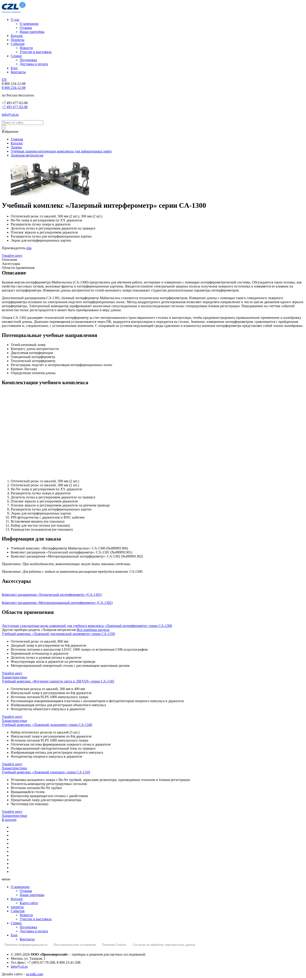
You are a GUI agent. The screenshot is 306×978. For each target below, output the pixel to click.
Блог (14, 935)
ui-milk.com (34, 974)
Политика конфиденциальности (25, 944)
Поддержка (28, 927)
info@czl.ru (19, 966)
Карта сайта (29, 903)
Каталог (17, 899)
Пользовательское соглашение (75, 944)
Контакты (27, 939)
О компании (20, 887)
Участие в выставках (36, 919)
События (17, 911)
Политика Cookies (114, 944)
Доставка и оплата (34, 931)
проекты (17, 907)
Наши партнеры (32, 895)
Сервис (16, 923)
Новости (26, 915)
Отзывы (26, 891)
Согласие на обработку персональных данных (164, 944)
